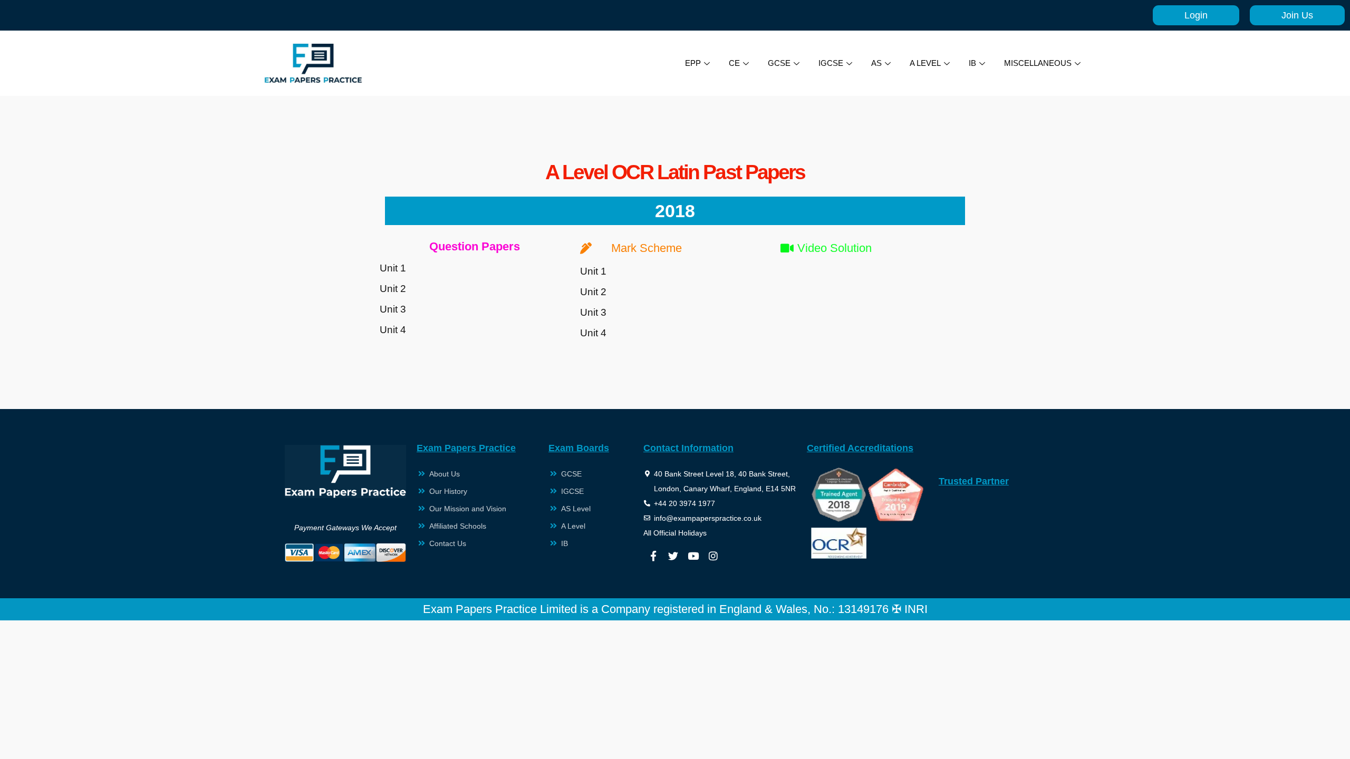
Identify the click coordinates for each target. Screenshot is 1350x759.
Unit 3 (393, 309)
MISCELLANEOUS (1038, 63)
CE (734, 63)
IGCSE (830, 63)
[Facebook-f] (653, 556)
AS (876, 63)
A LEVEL (925, 63)
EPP (693, 63)
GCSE (779, 63)
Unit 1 (393, 268)
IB (972, 63)
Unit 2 (393, 288)
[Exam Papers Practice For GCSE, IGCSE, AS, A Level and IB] (313, 63)
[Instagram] (713, 556)
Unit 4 (393, 329)
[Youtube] (693, 556)
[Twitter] (673, 556)
